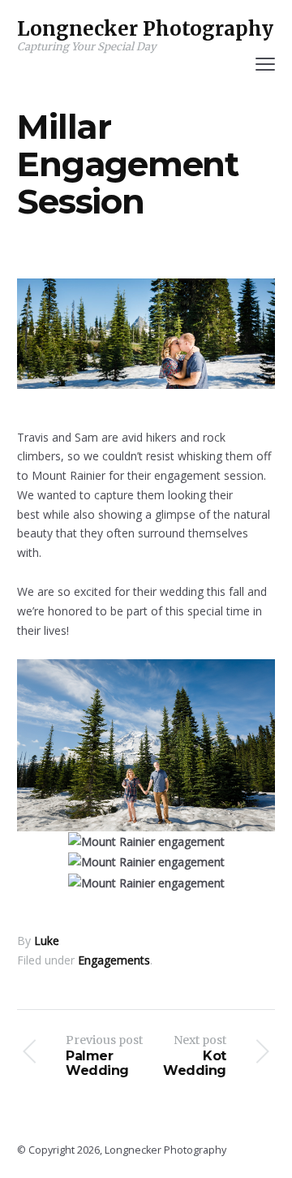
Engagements (114, 960)
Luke (46, 940)
